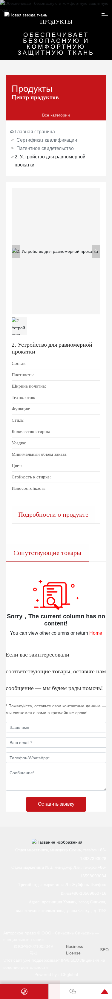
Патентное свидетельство (45, 148)
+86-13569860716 (88, 893)
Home (95, 633)
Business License (74, 949)
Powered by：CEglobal (56, 974)
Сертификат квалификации (46, 140)
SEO (104, 949)
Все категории (56, 115)
